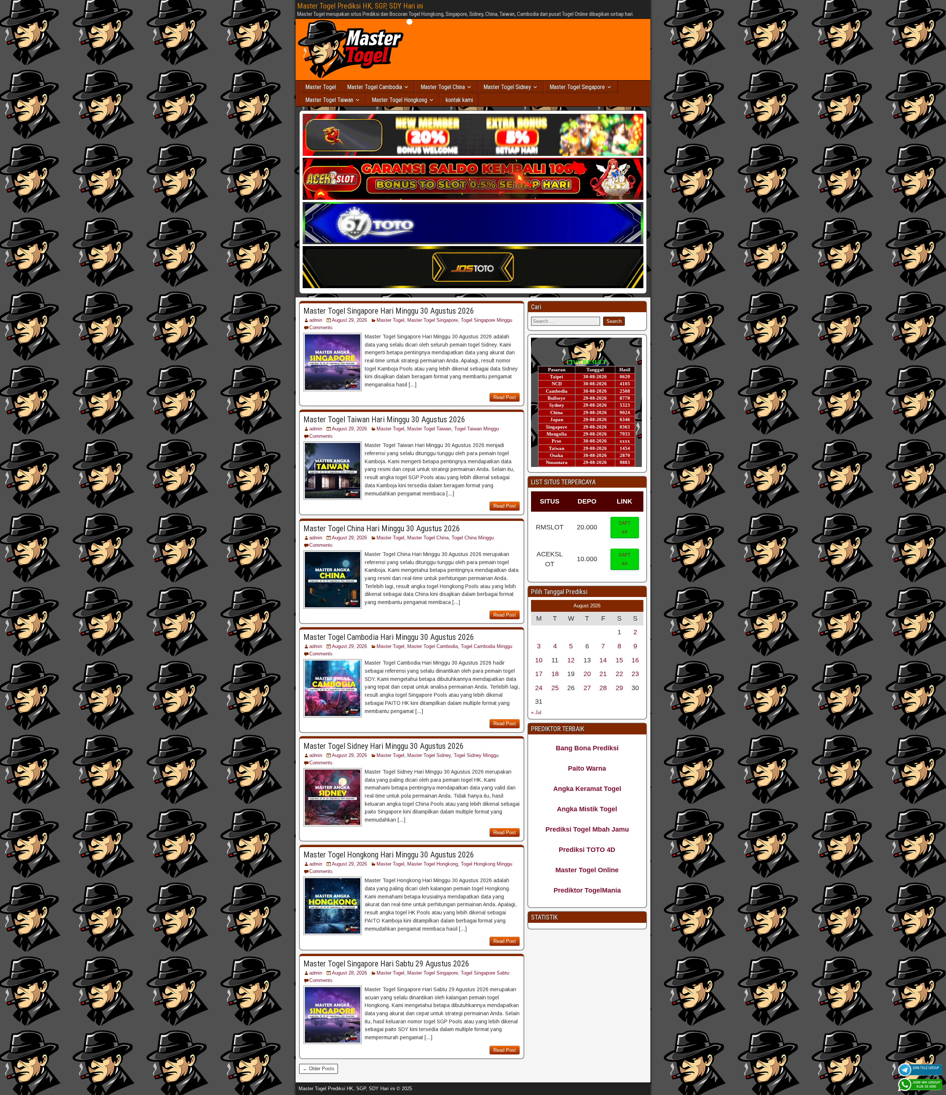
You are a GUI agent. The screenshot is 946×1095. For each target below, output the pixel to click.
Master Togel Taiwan (329, 99)
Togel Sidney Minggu (476, 755)
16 (635, 660)
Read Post (504, 397)
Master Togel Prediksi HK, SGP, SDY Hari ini (360, 5)
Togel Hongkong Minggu (486, 864)
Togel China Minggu (473, 537)
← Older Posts (318, 1068)
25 (555, 688)
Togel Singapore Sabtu (485, 973)
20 (587, 674)
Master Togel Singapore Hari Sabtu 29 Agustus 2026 (386, 963)
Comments (321, 327)
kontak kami (459, 99)
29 (619, 688)
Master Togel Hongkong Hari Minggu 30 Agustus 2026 (388, 854)
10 (538, 660)
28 (603, 688)
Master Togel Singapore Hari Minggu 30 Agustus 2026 (388, 310)
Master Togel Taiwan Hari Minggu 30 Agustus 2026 (384, 419)
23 (635, 674)
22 (619, 674)
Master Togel (320, 87)
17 (538, 674)
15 (619, 660)
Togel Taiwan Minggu (476, 428)
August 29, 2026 (349, 320)
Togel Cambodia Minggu (486, 646)
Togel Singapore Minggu (486, 320)
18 (555, 674)
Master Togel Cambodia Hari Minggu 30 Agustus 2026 (388, 637)
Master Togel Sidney (507, 87)
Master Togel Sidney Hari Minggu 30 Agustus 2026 (383, 746)
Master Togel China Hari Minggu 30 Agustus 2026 (381, 528)
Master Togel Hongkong (399, 99)
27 (587, 688)
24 (538, 688)
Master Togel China (443, 87)
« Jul (536, 712)
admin (315, 320)
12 (571, 660)
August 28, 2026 (349, 973)
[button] (624, 527)
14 (603, 660)
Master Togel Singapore (577, 87)
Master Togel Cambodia (374, 87)
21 (603, 674)
